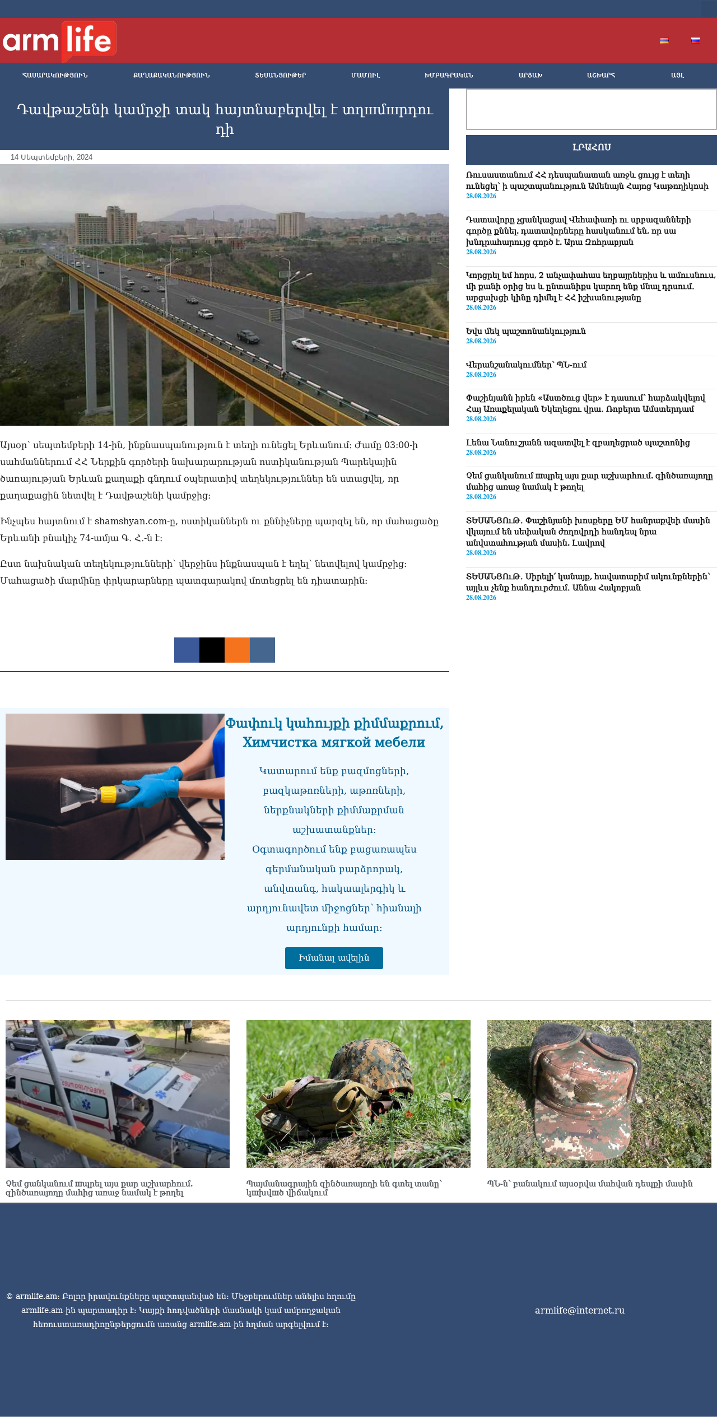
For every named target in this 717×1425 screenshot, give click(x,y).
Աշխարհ (601, 75)
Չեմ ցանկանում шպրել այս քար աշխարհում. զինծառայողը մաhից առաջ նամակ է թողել (99, 1188)
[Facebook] (600, 9)
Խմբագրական (449, 75)
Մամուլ (365, 75)
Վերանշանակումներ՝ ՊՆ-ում (526, 364)
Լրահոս (591, 147)
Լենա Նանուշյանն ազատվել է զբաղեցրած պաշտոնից (578, 442)
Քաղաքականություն (171, 75)
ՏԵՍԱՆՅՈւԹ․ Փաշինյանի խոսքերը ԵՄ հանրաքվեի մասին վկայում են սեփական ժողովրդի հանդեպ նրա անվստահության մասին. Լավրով (588, 531)
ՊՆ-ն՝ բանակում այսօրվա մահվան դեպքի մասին (590, 1183)
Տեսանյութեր (280, 75)
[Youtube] (636, 9)
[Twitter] (618, 9)
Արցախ (530, 75)
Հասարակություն (55, 75)
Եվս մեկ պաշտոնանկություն (526, 331)
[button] (709, 9)
